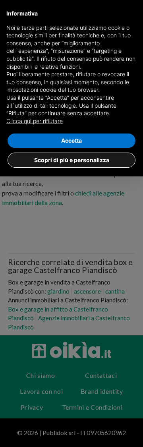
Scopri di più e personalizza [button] (71, 160)
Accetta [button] (71, 140)
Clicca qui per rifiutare (34, 121)
